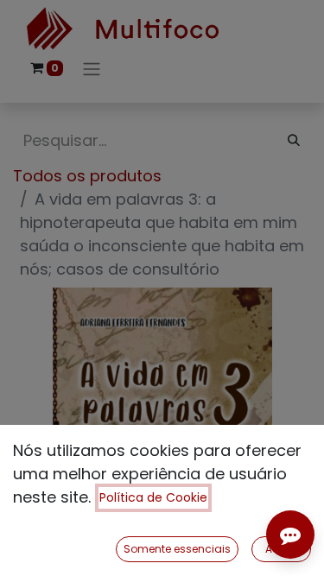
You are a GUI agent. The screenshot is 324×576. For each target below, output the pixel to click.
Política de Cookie (153, 497)
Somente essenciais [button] (177, 548)
